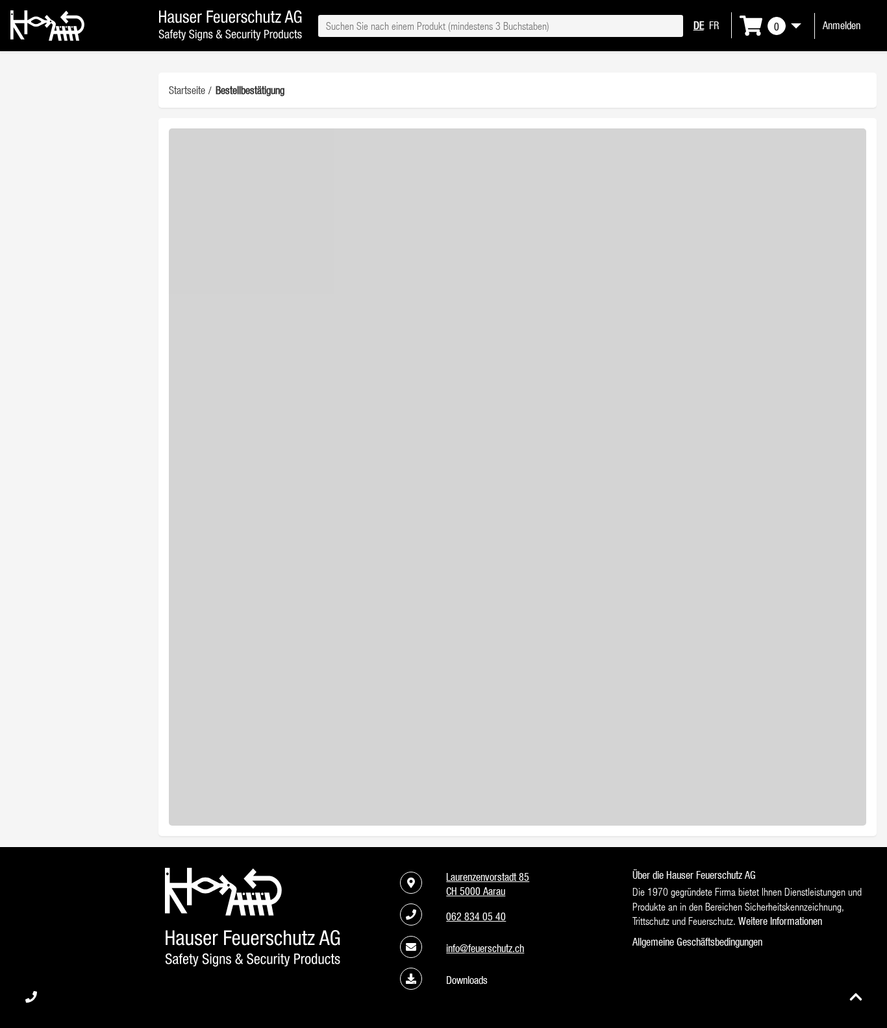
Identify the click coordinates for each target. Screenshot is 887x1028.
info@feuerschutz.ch (485, 948)
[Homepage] (47, 37)
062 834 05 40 (476, 916)
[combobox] (500, 26)
